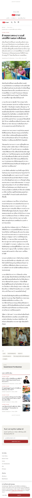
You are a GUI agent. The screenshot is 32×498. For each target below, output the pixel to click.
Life (3, 466)
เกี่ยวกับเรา (4, 476)
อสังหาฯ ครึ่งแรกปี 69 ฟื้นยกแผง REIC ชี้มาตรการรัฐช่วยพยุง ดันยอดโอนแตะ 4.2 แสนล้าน (11, 380)
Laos (4, 353)
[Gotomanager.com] (16, 15)
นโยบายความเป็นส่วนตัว (17, 490)
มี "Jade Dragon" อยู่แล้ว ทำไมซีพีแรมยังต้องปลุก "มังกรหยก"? (11, 388)
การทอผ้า (5, 359)
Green (3, 461)
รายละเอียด (4, 495)
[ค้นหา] (12, 22)
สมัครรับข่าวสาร (16, 441)
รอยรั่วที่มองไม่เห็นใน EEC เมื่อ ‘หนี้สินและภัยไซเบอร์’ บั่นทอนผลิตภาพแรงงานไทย (11, 408)
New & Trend (5, 458)
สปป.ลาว (20, 353)
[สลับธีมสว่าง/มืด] (15, 22)
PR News (4, 469)
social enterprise (12, 353)
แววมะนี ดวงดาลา (7, 356)
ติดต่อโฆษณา (5, 478)
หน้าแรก (3, 27)
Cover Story (9, 27)
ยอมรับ (19, 495)
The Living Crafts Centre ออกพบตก (21, 356)
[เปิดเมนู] (18, 22)
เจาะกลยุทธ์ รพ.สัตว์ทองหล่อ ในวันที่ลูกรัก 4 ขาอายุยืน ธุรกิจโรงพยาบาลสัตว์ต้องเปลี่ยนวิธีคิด (11, 398)
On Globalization (6, 463)
